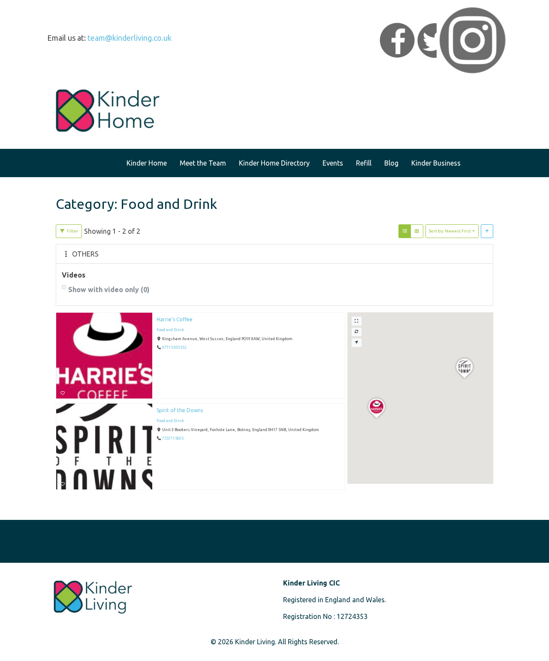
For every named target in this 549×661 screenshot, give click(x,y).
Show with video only (109, 289)
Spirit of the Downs (180, 410)
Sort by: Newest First (450, 231)
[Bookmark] (62, 393)
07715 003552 (174, 348)
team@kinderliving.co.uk (129, 37)
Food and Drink (170, 330)
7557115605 (173, 439)
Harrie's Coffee (175, 319)
